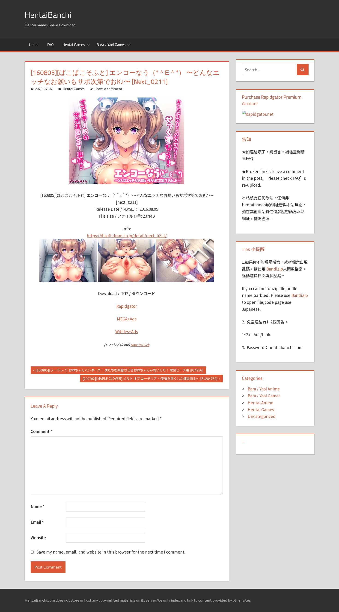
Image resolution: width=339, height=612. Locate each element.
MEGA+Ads (127, 319)
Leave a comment (108, 88)
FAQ (50, 44)
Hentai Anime (260, 402)
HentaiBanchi (48, 14)
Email (37, 522)
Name (38, 506)
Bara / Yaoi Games (111, 44)
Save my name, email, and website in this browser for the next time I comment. (110, 552)
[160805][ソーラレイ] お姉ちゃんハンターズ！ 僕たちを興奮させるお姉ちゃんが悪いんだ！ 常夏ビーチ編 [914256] (119, 371)
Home (33, 44)
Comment (41, 431)
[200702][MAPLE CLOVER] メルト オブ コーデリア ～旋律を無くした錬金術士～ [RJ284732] (150, 379)
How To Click (140, 344)
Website (38, 537)
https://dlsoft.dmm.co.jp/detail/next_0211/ (127, 235)
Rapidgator (126, 306)
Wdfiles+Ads (126, 331)
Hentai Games (73, 44)
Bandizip (274, 269)
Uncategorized (262, 416)
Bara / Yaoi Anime (264, 389)
